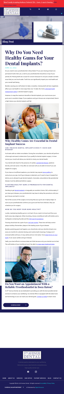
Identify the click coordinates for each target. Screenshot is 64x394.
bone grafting (47, 172)
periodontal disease (42, 162)
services (20, 378)
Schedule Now (15, 305)
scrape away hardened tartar (45, 244)
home (4, 378)
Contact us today (42, 296)
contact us (57, 378)
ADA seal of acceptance (36, 219)
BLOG (49, 378)
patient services (40, 378)
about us (11, 378)
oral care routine (33, 222)
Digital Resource (39, 387)
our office (28, 378)
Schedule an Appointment (13, 387)
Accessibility (43, 383)
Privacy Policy (51, 383)
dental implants (19, 190)
